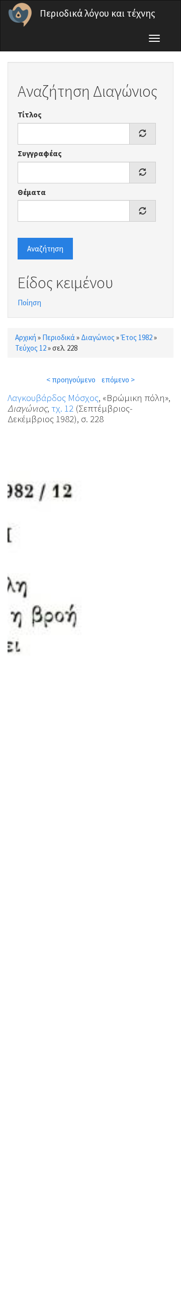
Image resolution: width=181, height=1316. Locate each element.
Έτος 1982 (136, 337)
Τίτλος (30, 114)
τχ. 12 (62, 408)
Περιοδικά (58, 337)
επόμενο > (118, 379)
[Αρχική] (20, 15)
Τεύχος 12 (30, 348)
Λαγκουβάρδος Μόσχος (53, 397)
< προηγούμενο (71, 379)
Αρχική (25, 337)
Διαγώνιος (98, 337)
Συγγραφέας (40, 153)
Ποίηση (29, 302)
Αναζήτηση (45, 248)
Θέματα (32, 192)
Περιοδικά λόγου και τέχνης (97, 13)
